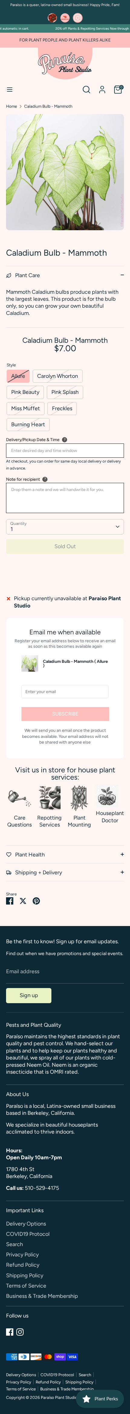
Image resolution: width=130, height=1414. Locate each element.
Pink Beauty (25, 392)
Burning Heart (28, 424)
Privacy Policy (22, 1254)
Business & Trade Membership (42, 1296)
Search (14, 1244)
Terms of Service (26, 1285)
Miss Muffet (25, 408)
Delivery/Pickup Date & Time (33, 439)
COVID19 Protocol (28, 1234)
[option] (65, 172)
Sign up (29, 995)
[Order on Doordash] (65, 18)
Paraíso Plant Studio (59, 1397)
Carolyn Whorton (57, 376)
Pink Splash (65, 392)
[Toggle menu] (10, 89)
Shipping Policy (24, 1275)
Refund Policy (22, 1265)
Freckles (62, 408)
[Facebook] (9, 1332)
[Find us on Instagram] (78, 18)
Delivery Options (26, 1223)
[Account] (102, 86)
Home (11, 106)
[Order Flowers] (52, 18)
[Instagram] (20, 1332)
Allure (18, 376)
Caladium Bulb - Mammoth (48, 106)
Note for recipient (23, 479)
